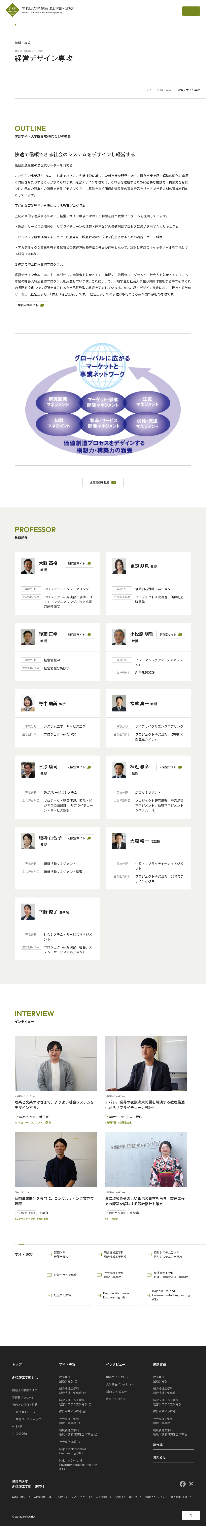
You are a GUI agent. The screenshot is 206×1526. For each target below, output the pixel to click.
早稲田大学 (19, 1497)
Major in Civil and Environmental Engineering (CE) (171, 1295)
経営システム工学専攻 (73, 1402)
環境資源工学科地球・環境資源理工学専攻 (171, 1275)
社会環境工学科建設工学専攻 (114, 1275)
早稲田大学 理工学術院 (48, 1497)
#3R (107, 1218)
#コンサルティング (25, 1218)
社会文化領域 (62, 1295)
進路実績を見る (99, 482)
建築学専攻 (66, 1379)
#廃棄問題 (110, 1122)
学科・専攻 (164, 89)
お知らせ (159, 1457)
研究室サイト (76, 563)
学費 (118, 1497)
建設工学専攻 (69, 1421)
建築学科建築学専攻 (61, 1254)
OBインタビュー (116, 1391)
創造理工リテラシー (28, 1412)
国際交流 (21, 1434)
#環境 (114, 1218)
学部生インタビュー (118, 1377)
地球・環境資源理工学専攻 (76, 1432)
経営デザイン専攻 (65, 1275)
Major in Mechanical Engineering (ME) (116, 1295)
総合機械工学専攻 (70, 1390)
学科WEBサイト (28, 305)
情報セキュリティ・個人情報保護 (166, 1497)
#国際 (48, 1122)
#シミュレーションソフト (29, 1122)
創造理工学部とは (25, 1377)
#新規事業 (42, 1218)
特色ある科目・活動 (24, 1405)
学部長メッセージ (23, 1397)
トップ (147, 89)
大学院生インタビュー (120, 1384)
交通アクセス (79, 1497)
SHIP (19, 1426)
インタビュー (115, 1364)
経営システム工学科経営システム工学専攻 (168, 1254)
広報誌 (158, 1444)
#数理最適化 (125, 1122)
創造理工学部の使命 (24, 1390)
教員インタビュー (117, 1399)
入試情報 (101, 1497)
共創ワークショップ (28, 1419)
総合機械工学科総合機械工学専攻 (115, 1254)
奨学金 (133, 1497)
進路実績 (159, 1364)
